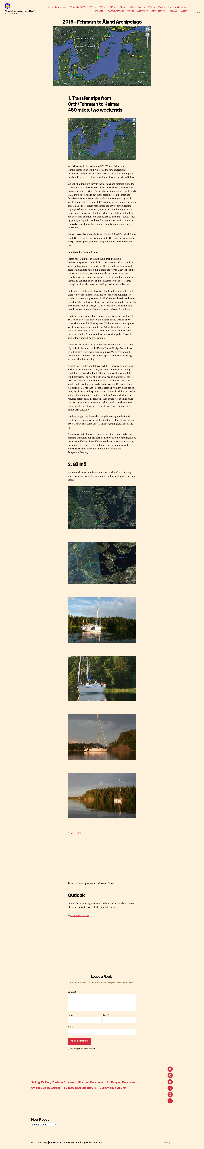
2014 (120, 7)
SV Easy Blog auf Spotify (80, 1087)
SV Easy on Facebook (121, 1082)
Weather (141, 11)
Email (106, 1015)
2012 (130, 7)
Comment (73, 992)
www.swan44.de (116, 11)
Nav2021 (174, 11)
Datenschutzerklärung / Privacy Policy (82, 1142)
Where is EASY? (78, 7)
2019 (91, 7)
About (184, 11)
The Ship (99, 11)
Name (71, 1015)
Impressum (55, 1142)
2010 (150, 7)
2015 (110, 7)
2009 (160, 7)
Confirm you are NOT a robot (82, 1049)
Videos (130, 11)
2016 (101, 7)
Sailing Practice (158, 11)
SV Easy (43, 1142)
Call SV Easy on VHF (113, 1087)
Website (71, 1027)
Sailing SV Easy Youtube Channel (52, 1082)
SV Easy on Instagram (45, 1087)
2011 (140, 7)
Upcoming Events (176, 7)
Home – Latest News (57, 7)
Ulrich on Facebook (90, 1082)
